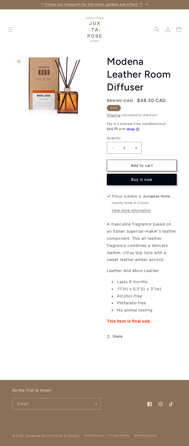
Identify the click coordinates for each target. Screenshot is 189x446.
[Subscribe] (95, 404)
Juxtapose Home (37, 435)
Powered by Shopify (64, 435)
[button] (10, 29)
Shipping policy (145, 435)
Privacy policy (119, 435)
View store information (131, 210)
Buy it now (141, 179)
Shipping (113, 115)
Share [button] (117, 336)
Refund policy (94, 435)
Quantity (114, 138)
